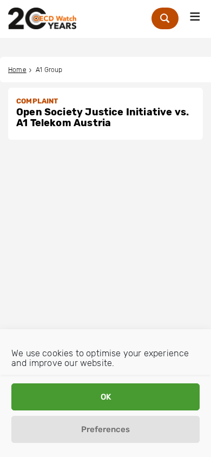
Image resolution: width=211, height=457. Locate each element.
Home (17, 70)
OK (106, 397)
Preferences (105, 429)
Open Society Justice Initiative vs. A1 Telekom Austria (102, 117)
